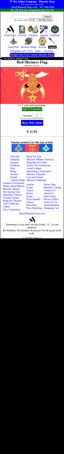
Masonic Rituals (11, 189)
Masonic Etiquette (36, 174)
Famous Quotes (11, 197)
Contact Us (49, 190)
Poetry (29, 193)
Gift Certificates (11, 203)
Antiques (15, 159)
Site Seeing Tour (11, 191)
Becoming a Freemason (39, 171)
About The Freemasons (39, 165)
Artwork (14, 156)
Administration (51, 205)
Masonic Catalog (52, 187)
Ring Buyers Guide (37, 162)
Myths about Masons (14, 186)
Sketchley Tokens (12, 194)
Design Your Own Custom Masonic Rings (32, 54)
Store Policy (50, 196)
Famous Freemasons (13, 183)
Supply (14, 177)
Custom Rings (17, 180)
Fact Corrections (11, 209)
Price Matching (34, 208)
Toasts (29, 187)
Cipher (6, 206)
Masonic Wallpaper (37, 180)
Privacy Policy (51, 199)
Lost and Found (35, 177)
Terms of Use (51, 202)
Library (30, 202)
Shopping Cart (51, 208)
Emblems (15, 165)
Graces (29, 190)
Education (31, 205)
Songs (29, 196)
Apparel (14, 162)
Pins (12, 168)
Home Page (50, 184)
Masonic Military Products (40, 159)
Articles (30, 184)
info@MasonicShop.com (32, 213)
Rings (13, 171)
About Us (49, 193)
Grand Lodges (34, 168)
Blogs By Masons (12, 200)
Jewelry (14, 174)
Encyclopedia (33, 199)
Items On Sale (34, 156)
